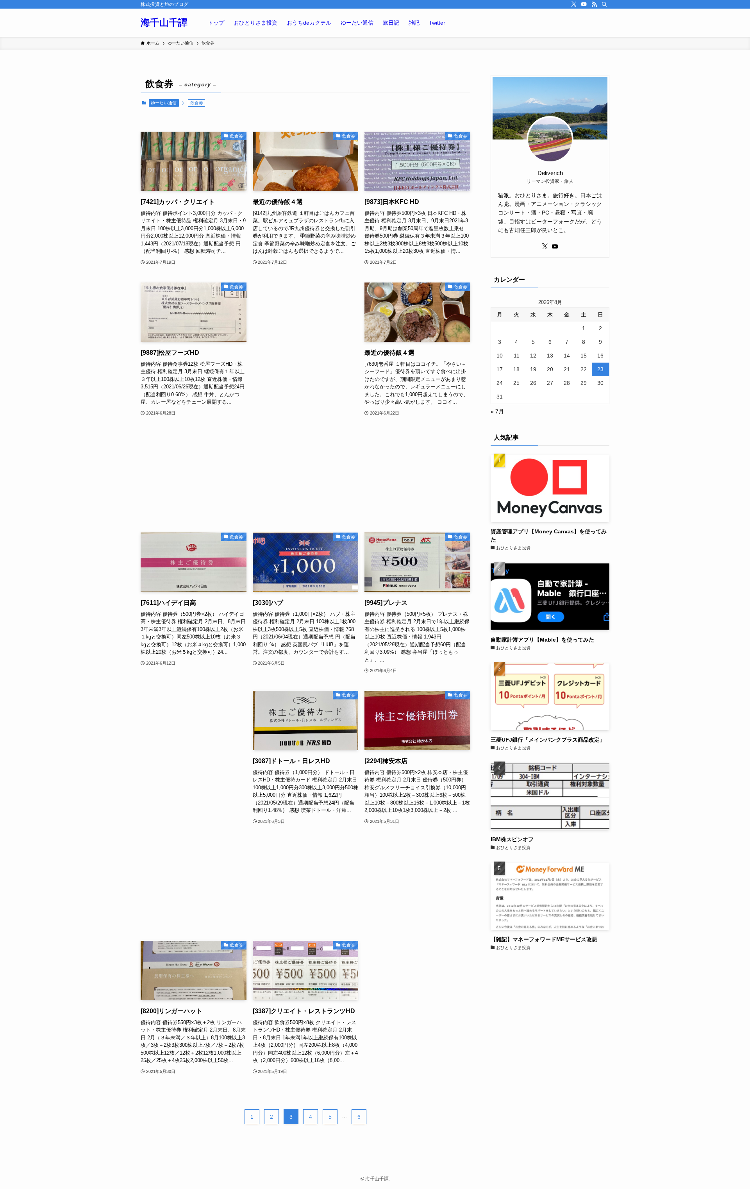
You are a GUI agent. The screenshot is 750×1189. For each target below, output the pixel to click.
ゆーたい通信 (164, 102)
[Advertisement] (306, 399)
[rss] (594, 4)
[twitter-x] (574, 4)
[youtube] (584, 4)
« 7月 (497, 411)
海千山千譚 (164, 22)
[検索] (604, 4)
